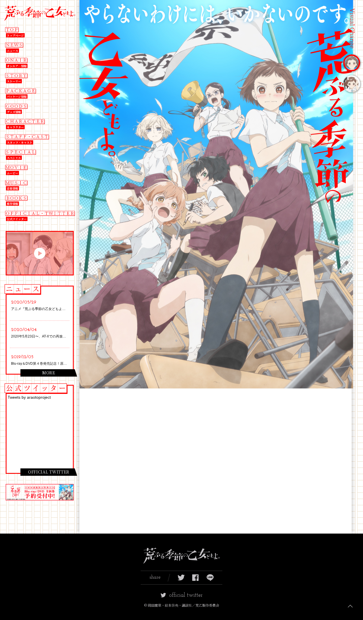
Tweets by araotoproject (29, 397)
